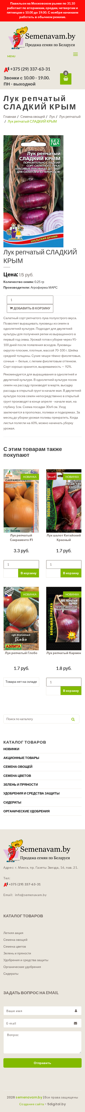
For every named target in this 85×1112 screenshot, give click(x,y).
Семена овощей (32, 116)
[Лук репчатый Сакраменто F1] (21, 501)
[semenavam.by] (42, 37)
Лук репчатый (69, 116)
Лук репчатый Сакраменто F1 (21, 537)
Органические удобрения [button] (26, 811)
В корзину (28, 573)
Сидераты (10, 973)
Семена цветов (14, 946)
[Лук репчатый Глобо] (21, 618)
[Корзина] (65, 79)
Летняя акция (13, 933)
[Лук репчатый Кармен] (64, 618)
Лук (52, 116)
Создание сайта (31, 1104)
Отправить (42, 1063)
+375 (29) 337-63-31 (29, 68)
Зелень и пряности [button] (20, 784)
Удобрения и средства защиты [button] (31, 793)
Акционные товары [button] (21, 758)
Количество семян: (18, 282)
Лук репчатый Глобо (21, 653)
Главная (9, 116)
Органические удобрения (22, 967)
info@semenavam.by (31, 895)
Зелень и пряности (17, 953)
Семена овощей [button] (17, 766)
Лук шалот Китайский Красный (64, 537)
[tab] (42, 748)
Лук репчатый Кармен (63, 653)
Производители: (16, 287)
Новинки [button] (11, 749)
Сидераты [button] (12, 802)
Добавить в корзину (31, 308)
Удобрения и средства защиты (25, 960)
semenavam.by (29, 1097)
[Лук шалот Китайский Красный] (64, 501)
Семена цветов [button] (17, 775)
